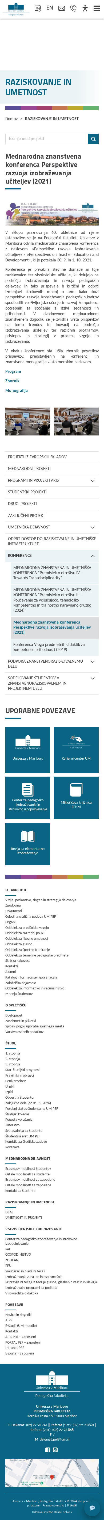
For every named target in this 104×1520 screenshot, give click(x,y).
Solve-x (67, 1512)
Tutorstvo (12, 1125)
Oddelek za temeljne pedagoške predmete (37, 956)
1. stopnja (12, 1054)
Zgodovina (13, 906)
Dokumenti (13, 911)
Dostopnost (13, 1016)
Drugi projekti (22, 504)
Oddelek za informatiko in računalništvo (34, 988)
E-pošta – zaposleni (19, 1354)
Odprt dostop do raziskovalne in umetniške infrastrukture (52, 541)
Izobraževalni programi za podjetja (31, 1288)
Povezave (12, 1147)
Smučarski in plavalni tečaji (25, 1271)
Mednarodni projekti (29, 469)
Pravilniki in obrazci (19, 1076)
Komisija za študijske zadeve (26, 1142)
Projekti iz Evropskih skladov (37, 457)
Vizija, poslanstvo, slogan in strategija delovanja (40, 900)
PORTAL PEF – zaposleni (23, 1343)
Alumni (10, 972)
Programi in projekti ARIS (33, 481)
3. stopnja (12, 1064)
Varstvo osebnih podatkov (24, 1032)
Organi (10, 922)
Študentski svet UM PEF (22, 1136)
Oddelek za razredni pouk (24, 933)
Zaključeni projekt (26, 516)
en (49, 8)
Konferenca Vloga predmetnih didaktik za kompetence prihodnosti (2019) (49, 647)
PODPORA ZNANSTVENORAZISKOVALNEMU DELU (45, 664)
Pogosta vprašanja (19, 1120)
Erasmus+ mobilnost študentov (28, 1169)
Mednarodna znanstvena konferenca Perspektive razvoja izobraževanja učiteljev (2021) (52, 627)
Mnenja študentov (19, 994)
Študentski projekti (27, 492)
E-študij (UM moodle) (21, 1326)
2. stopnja (12, 1059)
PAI (7, 1249)
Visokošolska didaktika (21, 1293)
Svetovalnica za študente (23, 1131)
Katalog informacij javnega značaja (31, 978)
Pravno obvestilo (53, 1505)
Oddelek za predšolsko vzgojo (27, 928)
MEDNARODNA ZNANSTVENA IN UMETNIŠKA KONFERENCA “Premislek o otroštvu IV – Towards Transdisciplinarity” (52, 573)
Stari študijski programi (22, 1070)
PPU (8, 1266)
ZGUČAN (11, 1260)
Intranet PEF (14, 1348)
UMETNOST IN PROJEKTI (23, 1218)
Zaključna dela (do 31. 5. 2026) (28, 1103)
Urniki (9, 1087)
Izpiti (9, 1092)
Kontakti (11, 966)
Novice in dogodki (18, 1315)
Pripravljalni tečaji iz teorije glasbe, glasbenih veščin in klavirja (51, 1282)
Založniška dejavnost (20, 983)
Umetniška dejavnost (29, 527)
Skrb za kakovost (17, 961)
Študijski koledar (17, 1114)
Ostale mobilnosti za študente (27, 1174)
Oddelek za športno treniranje (27, 950)
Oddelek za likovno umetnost (26, 939)
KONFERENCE (20, 556)
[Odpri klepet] (92, 1508)
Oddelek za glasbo (18, 944)
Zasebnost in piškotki (20, 1021)
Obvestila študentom (20, 1098)
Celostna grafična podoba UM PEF (30, 917)
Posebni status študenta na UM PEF (31, 1109)
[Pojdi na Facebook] (47, 1449)
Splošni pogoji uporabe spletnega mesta (34, 1026)
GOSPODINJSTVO (18, 1255)
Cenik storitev (15, 1081)
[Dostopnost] (85, 9)
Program (13, 372)
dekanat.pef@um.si (54, 1440)
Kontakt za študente (20, 1191)
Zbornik (12, 381)
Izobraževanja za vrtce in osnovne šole (33, 1277)
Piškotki (72, 1505)
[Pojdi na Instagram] (55, 1449)
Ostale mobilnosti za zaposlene (28, 1185)
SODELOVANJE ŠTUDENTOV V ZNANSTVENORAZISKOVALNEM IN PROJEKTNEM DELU (37, 683)
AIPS (8, 1320)
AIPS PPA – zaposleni (20, 1337)
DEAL (9, 1212)
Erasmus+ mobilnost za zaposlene (30, 1180)
